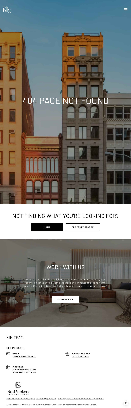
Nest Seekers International (20, 398)
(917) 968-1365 (80, 356)
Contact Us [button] (65, 299)
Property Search (83, 227)
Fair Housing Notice (46, 398)
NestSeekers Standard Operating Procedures (81, 398)
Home (47, 227)
